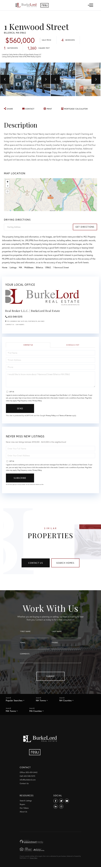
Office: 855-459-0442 (28, 772)
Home (4, 267)
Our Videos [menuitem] (24, 808)
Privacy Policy (37, 401)
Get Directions (84, 226)
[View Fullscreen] (7, 191)
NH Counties (65, 700)
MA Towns (11, 710)
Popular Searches (14, 700)
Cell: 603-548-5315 (27, 776)
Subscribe (20, 478)
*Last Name (57, 631)
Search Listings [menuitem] (26, 800)
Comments (25, 654)
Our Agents (20, 324)
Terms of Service (65, 415)
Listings (13, 267)
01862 (48, 267)
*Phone (55, 643)
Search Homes (65, 562)
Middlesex (29, 267)
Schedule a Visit (72, 345)
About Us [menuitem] (23, 811)
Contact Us (10, 324)
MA (20, 267)
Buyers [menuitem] (22, 804)
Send (20, 408)
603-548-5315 (15, 316)
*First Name (25, 631)
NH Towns (41, 700)
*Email (23, 643)
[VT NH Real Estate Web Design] (50, 841)
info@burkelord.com (28, 779)
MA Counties (35, 710)
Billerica (39, 267)
